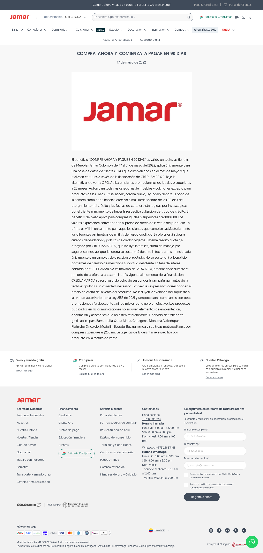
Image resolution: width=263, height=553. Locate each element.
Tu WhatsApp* (192, 444)
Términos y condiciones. (202, 488)
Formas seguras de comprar (118, 423)
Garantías (22, 467)
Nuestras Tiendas (27, 437)
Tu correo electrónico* (196, 458)
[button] (250, 17)
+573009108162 (151, 419)
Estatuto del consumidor (116, 437)
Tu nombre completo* (196, 430)
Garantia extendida (112, 467)
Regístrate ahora (201, 497)
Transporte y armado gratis (34, 474)
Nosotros (23, 423)
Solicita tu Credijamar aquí (153, 5)
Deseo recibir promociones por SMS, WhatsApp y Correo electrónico (215, 476)
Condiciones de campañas (117, 452)
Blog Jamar (24, 452)
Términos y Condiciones (116, 445)
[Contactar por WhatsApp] (252, 542)
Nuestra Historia (27, 430)
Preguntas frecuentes (30, 415)
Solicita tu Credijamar (218, 17)
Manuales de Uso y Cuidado (118, 474)
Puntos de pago (69, 430)
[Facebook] (219, 530)
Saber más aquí (24, 371)
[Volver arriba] (252, 528)
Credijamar (66, 415)
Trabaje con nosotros (30, 460)
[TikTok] (243, 530)
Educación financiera (72, 437)
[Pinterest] (235, 530)
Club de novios (26, 445)
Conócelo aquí (214, 377)
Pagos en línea (109, 460)
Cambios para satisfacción (33, 482)
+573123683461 (165, 447)
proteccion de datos (221, 484)
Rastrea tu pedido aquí (115, 430)
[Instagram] (211, 530)
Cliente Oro (66, 423)
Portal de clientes (111, 415)
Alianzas (64, 445)
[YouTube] (227, 530)
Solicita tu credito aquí (92, 374)
